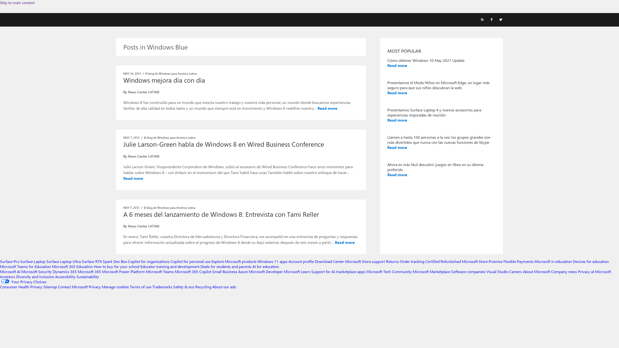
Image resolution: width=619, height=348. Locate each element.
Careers (515, 271)
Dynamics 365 (65, 271)
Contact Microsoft (73, 286)
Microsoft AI (10, 271)
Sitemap (50, 286)
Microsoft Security (36, 271)
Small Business (224, 271)
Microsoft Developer (266, 271)
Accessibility (65, 276)
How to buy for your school (117, 266)
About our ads (224, 286)
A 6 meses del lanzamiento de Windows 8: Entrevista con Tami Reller (221, 214)
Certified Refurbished (443, 261)
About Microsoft (536, 271)
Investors (7, 276)
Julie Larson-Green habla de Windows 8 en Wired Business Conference (223, 144)
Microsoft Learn (297, 271)
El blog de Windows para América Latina (171, 73)
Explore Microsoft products (234, 261)
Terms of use (140, 286)
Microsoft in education (553, 261)
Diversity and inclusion (35, 276)
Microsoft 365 (89, 271)
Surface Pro (9, 261)
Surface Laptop (32, 261)
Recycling (203, 286)
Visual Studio (497, 271)
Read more (327, 108)
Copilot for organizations (148, 261)
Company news (564, 271)
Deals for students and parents (225, 266)
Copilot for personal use (190, 261)
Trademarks (162, 286)
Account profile (301, 261)
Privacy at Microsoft (594, 271)
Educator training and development (169, 266)
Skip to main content (17, 2)
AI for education (265, 266)
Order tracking (412, 261)
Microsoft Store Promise (482, 261)
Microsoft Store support (365, 261)
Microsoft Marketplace (431, 271)
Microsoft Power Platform (123, 271)
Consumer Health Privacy (21, 286)
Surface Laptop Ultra (63, 261)
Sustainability (87, 276)
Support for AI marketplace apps (338, 271)
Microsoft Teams (160, 271)
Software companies (468, 271)
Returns (392, 261)
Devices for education (591, 261)
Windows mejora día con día (164, 80)
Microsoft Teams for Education (25, 266)
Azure (243, 271)
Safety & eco (183, 286)
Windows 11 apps (272, 261)
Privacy (95, 286)
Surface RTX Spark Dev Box (104, 261)
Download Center (329, 261)
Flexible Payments (518, 261)
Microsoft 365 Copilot (193, 271)
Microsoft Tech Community (389, 271)
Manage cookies (115, 286)
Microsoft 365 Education (72, 266)
